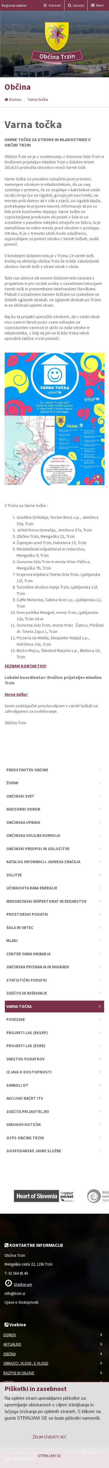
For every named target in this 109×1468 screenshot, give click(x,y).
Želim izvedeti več (50, 1437)
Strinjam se (49, 1455)
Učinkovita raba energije (31, 888)
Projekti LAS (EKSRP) (27, 1032)
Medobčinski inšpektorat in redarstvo (46, 901)
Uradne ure (23, 1284)
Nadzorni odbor (23, 809)
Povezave (15, 1019)
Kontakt (54, 5)
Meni (99, 5)
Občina (9, 1354)
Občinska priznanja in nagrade (37, 967)
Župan (12, 783)
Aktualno (12, 1344)
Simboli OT (17, 1085)
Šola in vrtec (19, 927)
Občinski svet (20, 796)
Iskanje (78, 5)
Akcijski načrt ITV (24, 1098)
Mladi (12, 940)
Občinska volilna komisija (33, 835)
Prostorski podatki (27, 914)
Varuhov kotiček (23, 1124)
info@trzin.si (15, 1293)
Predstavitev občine (27, 770)
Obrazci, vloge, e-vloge (25, 1363)
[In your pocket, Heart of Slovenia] (44, 1194)
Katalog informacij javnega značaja (43, 861)
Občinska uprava (23, 822)
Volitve (14, 875)
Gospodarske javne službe (33, 1150)
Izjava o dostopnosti (29, 1072)
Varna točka (38, 99)
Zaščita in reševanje (26, 993)
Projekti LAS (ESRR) (25, 1045)
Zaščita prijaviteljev (27, 1111)
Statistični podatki (26, 980)
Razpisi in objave (19, 1373)
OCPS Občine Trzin (25, 1138)
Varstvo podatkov (25, 1059)
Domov (14, 99)
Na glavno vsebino (14, 5)
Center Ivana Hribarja (28, 954)
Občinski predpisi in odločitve (37, 848)
